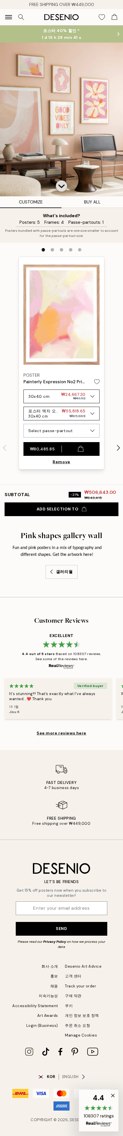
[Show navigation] (8, 17)
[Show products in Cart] (114, 17)
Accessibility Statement (35, 1005)
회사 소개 (49, 966)
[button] (61, 186)
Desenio (78, 1119)
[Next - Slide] (118, 448)
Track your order (80, 986)
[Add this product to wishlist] (97, 381)
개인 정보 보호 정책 (82, 1015)
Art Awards (47, 1015)
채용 (54, 986)
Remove (61, 461)
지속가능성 (48, 995)
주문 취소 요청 (77, 1025)
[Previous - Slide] (4, 448)
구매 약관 (73, 995)
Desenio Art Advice (83, 966)
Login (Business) (42, 1025)
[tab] (43, 249)
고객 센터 (73, 976)
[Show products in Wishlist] (102, 17)
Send (61, 928)
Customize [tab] (31, 202)
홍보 (54, 976)
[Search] (21, 17)
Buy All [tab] (92, 202)
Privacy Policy (54, 941)
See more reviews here (61, 733)
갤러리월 (64, 571)
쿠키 (69, 1005)
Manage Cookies (81, 1035)
